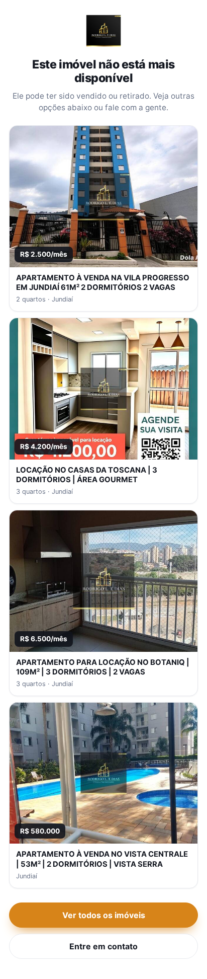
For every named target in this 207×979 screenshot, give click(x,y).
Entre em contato (103, 946)
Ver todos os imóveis (103, 915)
